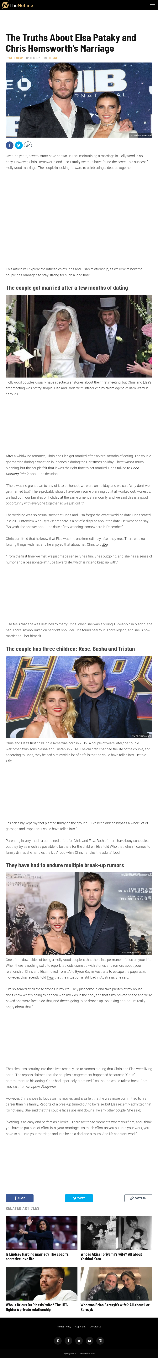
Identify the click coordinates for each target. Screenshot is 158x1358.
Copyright (80, 1326)
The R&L (52, 58)
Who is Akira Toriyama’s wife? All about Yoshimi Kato (111, 1256)
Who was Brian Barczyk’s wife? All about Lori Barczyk (115, 1307)
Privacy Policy (64, 1326)
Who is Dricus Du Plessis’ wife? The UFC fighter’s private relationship (37, 1307)
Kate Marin (16, 58)
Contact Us (95, 1326)
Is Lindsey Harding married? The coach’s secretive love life (37, 1256)
